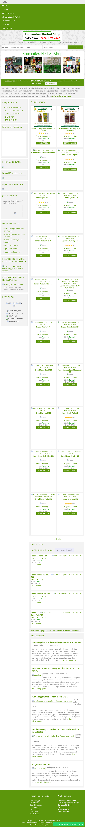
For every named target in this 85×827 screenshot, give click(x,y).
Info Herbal (7, 28)
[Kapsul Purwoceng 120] (70, 238)
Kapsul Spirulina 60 (10, 248)
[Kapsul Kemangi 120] (43, 410)
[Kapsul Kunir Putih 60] (70, 410)
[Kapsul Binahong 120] (70, 497)
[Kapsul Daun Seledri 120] (70, 454)
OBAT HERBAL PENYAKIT (13, 111)
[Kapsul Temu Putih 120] (43, 497)
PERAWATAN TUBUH (12, 114)
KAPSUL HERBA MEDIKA (13, 108)
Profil (4, 6)
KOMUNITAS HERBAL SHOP (49, 820)
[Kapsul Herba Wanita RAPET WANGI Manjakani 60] (70, 283)
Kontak (5, 9)
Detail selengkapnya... (61, 96)
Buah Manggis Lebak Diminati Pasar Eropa (50, 696)
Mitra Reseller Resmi (11, 17)
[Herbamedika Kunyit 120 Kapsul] (43, 150)
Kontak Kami (51, 83)
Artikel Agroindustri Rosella (68, 803)
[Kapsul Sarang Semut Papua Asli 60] (70, 367)
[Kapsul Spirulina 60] (43, 195)
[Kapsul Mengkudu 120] (70, 195)
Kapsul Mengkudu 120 (12, 252)
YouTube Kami (63, 811)
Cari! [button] (75, 47)
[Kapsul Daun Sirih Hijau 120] (43, 454)
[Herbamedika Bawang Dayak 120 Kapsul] (70, 126)
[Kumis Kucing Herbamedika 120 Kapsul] (43, 126)
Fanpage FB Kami (64, 805)
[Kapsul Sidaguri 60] (43, 324)
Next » (58, 539)
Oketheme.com (51, 825)
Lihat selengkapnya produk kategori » (55, 630)
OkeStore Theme (34, 825)
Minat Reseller (8, 21)
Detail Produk (43, 143)
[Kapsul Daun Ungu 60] (70, 152)
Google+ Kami (63, 809)
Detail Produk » (36, 564)
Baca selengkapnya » (68, 660)
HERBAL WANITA (10, 120)
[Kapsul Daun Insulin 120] (43, 281)
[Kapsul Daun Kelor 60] (43, 238)
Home (4, 2)
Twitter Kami (63, 807)
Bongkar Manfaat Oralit (42, 764)
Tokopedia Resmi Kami (67, 800)
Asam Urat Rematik (64, 550)
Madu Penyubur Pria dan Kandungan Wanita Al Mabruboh (56, 642)
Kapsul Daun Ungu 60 (11, 245)
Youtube (5, 24)
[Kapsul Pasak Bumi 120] (43, 367)
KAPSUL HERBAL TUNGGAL (42, 550)
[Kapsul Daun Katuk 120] (70, 324)
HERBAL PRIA (9, 117)
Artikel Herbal (8, 13)
